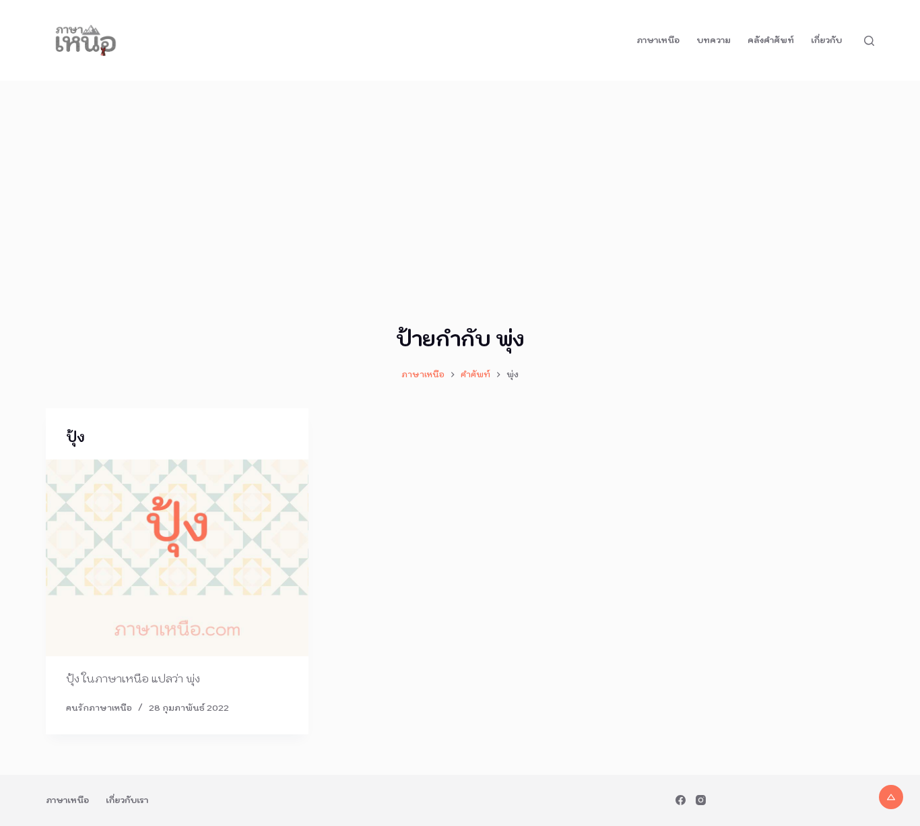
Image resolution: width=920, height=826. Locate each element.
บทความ (713, 40)
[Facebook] (681, 800)
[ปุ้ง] (177, 557)
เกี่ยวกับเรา (127, 800)
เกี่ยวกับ (826, 40)
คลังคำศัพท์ (771, 40)
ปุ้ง (75, 437)
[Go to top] (891, 797)
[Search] (869, 41)
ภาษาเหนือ (658, 40)
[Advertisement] (460, 182)
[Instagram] (701, 800)
